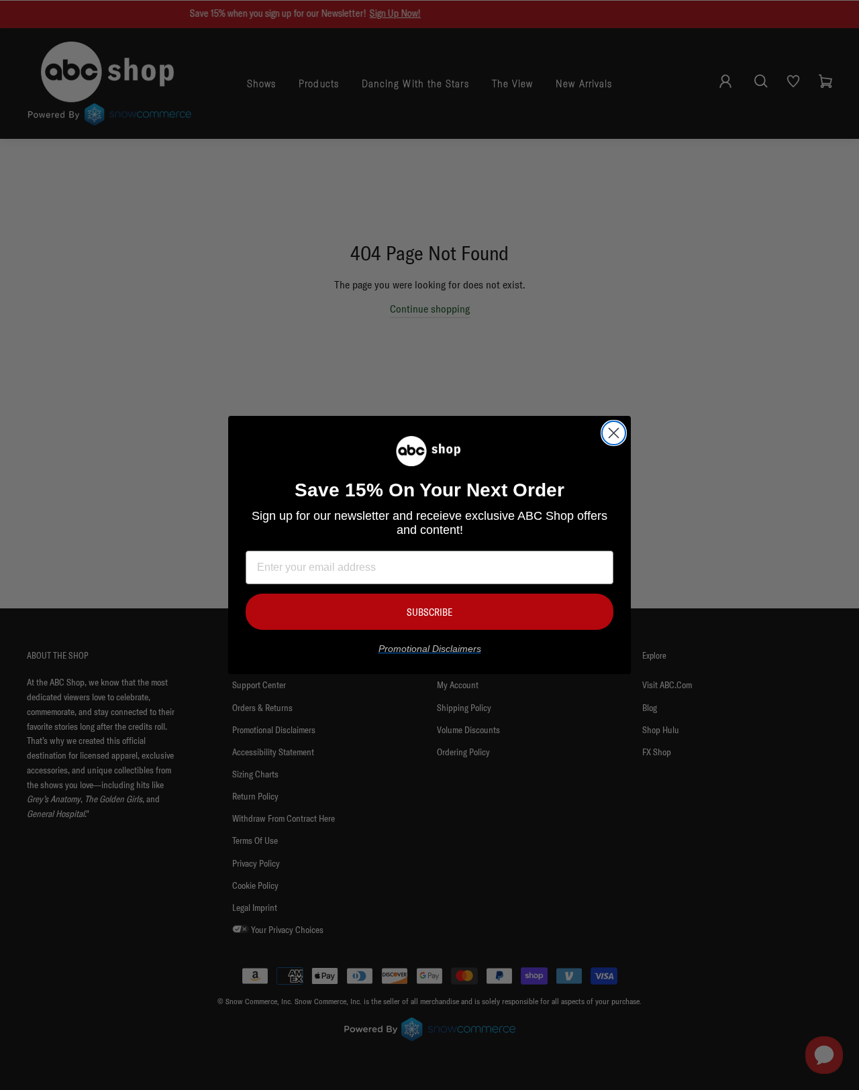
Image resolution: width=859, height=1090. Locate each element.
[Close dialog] (613, 433)
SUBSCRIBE (429, 612)
